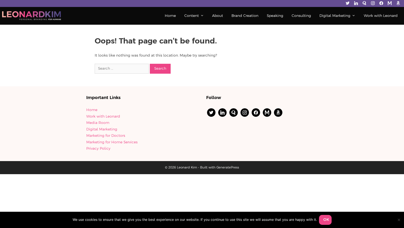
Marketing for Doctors (105, 135)
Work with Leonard (381, 16)
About (217, 16)
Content (191, 16)
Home (170, 16)
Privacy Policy (98, 148)
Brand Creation (244, 16)
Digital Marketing (334, 16)
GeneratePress (228, 167)
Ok (326, 219)
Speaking (275, 16)
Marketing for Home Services (112, 142)
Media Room (97, 123)
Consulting (301, 16)
